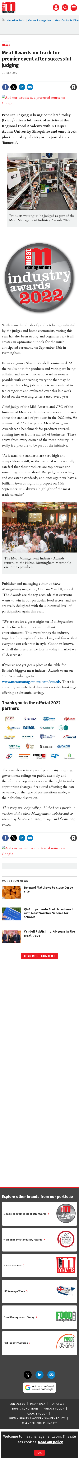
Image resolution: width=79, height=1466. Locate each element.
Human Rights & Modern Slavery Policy (37, 1418)
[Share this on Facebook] (5, 87)
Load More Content (39, 956)
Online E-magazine (39, 20)
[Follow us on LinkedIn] (39, 1375)
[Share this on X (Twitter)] (13, 87)
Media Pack (37, 1403)
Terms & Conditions (24, 1408)
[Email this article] (30, 87)
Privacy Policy (54, 1408)
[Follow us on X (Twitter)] (28, 1375)
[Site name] (9, 12)
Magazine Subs (16, 20)
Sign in (29, 79)
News (6, 45)
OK (39, 1453)
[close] (77, 79)
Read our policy (50, 1442)
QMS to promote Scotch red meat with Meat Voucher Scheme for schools (48, 913)
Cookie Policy (37, 1413)
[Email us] (51, 1375)
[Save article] (73, 87)
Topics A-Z (57, 1403)
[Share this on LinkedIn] (21, 87)
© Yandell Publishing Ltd (39, 1423)
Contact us (17, 1403)
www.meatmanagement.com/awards (31, 681)
